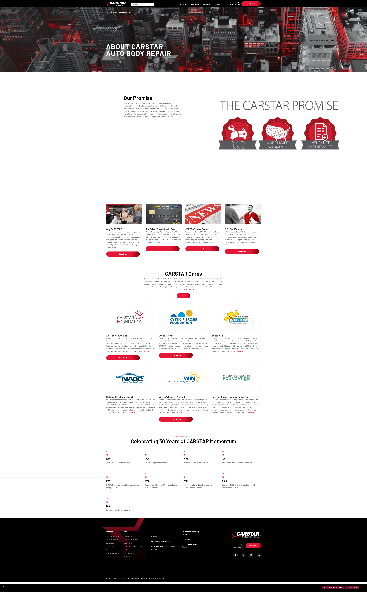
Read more (146, 351)
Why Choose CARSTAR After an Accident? (134, 548)
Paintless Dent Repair (113, 536)
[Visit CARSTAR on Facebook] (235, 555)
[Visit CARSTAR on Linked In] (259, 555)
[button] (361, 587)
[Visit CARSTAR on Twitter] (243, 555)
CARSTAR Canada (129, 557)
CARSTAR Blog (128, 543)
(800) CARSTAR (235, 3)
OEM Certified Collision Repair (190, 545)
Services (183, 4)
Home (108, 12)
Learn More (123, 254)
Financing (206, 4)
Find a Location (251, 4)
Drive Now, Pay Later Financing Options (163, 547)
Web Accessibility (153, 578)
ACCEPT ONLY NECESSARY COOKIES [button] (333, 587)
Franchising (194, 4)
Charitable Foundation (131, 539)
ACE (153, 531)
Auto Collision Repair (112, 553)
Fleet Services (110, 550)
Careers (217, 4)
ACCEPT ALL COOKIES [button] (352, 587)
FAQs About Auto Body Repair (190, 532)
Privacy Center (142, 578)
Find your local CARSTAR (138, 2)
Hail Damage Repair (112, 539)
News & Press (128, 536)
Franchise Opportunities (160, 541)
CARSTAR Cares (129, 553)
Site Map (161, 578)
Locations (186, 539)
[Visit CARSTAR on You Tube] (251, 555)
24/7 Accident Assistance (110, 544)
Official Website (123, 358)
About (126, 531)
